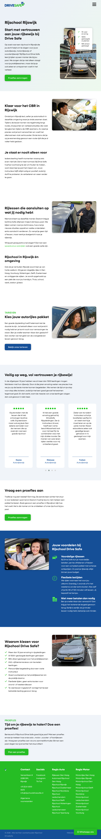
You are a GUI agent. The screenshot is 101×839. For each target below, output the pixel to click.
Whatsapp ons (86, 831)
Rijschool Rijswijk (59, 784)
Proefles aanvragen (17, 78)
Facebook (40, 775)
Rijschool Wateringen (61, 803)
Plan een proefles (16, 752)
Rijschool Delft (58, 800)
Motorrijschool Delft (84, 787)
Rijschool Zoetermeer (61, 787)
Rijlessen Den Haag (60, 775)
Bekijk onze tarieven (18, 347)
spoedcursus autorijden (15, 246)
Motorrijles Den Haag (85, 775)
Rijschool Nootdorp (60, 791)
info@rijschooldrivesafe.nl (32, 793)
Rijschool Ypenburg (60, 813)
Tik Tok (39, 781)
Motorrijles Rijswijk (84, 778)
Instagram (41, 778)
